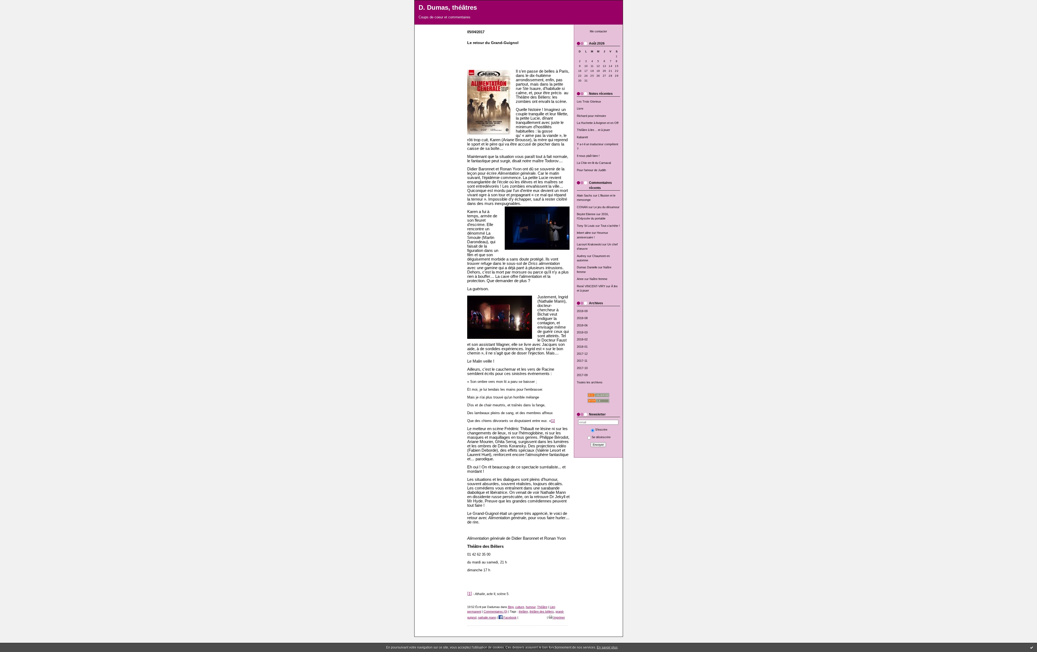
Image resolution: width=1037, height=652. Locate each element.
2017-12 (582, 353)
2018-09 (582, 311)
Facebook (510, 617)
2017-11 (582, 360)
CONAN (582, 207)
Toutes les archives (589, 382)
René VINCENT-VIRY (591, 286)
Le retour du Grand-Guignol (492, 43)
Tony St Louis (586, 225)
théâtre (523, 611)
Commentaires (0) (495, 611)
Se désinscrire (601, 437)
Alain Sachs (584, 195)
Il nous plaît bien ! (588, 155)
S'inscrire (601, 429)
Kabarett (582, 137)
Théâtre (542, 607)
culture (519, 607)
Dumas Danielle (587, 267)
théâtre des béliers (542, 611)
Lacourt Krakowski (589, 244)
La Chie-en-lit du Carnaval (594, 162)
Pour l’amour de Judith (591, 170)
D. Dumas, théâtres (448, 7)
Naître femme (598, 279)
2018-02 (582, 339)
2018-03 (582, 332)
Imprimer (559, 617)
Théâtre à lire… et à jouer (593, 129)
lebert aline (584, 232)
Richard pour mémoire (591, 115)
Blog (511, 607)
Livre (580, 108)
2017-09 (582, 375)
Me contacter (598, 31)
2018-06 (582, 325)
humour (531, 607)
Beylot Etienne (586, 214)
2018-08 (582, 318)
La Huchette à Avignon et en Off (597, 122)
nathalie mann (487, 617)
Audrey (581, 256)
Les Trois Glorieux (589, 101)
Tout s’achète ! (610, 225)
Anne (580, 279)
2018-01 (582, 346)
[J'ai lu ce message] (1031, 647)
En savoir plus (607, 647)
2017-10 (582, 368)
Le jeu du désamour (606, 207)
